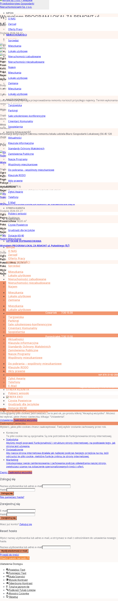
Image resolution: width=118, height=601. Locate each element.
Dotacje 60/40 (16, 235)
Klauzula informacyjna (21, 143)
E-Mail (11, 202)
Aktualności (15, 137)
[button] (15, 558)
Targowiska (15, 105)
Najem (12, 67)
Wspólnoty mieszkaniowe (22, 164)
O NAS (12, 18)
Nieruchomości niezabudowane (26, 62)
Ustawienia (6, 420)
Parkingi (13, 110)
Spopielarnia (15, 126)
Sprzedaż (13, 40)
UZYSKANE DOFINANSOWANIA (23, 241)
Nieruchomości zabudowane (24, 56)
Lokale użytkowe (18, 51)
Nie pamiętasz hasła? (12, 497)
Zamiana (13, 83)
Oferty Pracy (15, 29)
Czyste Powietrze (18, 224)
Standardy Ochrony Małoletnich (26, 148)
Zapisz (4, 472)
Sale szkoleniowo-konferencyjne (26, 116)
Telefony (13, 197)
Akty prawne (15, 180)
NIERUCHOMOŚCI (16, 35)
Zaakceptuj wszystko (25, 420)
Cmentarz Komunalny (20, 121)
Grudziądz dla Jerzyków (21, 230)
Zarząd (12, 24)
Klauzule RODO (17, 175)
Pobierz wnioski (17, 213)
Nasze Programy (18, 159)
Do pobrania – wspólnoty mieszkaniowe (31, 170)
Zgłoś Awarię (15, 191)
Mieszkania (14, 46)
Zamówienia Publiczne (21, 154)
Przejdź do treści (9, 554)
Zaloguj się (25, 524)
